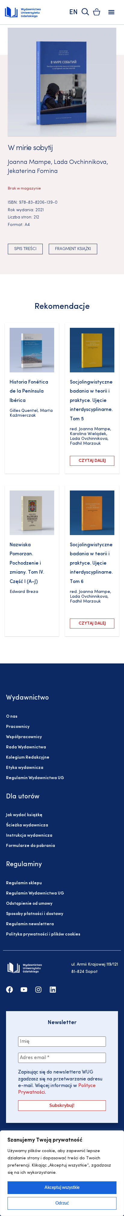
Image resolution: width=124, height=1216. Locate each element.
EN (73, 12)
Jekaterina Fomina (33, 171)
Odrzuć (62, 1203)
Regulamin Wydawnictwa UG (35, 778)
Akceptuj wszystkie (62, 1188)
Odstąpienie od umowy (29, 903)
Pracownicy (17, 727)
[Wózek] (96, 11)
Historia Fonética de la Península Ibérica (29, 391)
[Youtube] (23, 989)
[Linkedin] (52, 989)
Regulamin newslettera (30, 924)
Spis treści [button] (25, 249)
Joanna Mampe (29, 162)
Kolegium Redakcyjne (27, 757)
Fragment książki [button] (73, 249)
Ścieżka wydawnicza (27, 825)
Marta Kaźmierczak (31, 413)
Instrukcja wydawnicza (29, 835)
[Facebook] (9, 989)
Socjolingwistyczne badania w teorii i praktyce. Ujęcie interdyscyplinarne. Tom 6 (91, 563)
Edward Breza (24, 592)
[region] (62, 1173)
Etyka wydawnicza (24, 768)
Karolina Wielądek (88, 434)
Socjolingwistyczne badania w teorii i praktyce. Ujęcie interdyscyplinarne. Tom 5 (91, 401)
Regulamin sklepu (24, 883)
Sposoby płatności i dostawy (34, 914)
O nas (11, 716)
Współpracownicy (24, 737)
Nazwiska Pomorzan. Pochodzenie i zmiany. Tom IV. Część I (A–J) (27, 563)
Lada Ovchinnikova (80, 162)
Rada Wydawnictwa (26, 747)
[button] (111, 12)
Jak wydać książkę (24, 815)
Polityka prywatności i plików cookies (43, 934)
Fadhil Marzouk (85, 443)
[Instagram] (38, 989)
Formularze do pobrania (30, 846)
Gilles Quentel (24, 411)
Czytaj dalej (92, 461)
